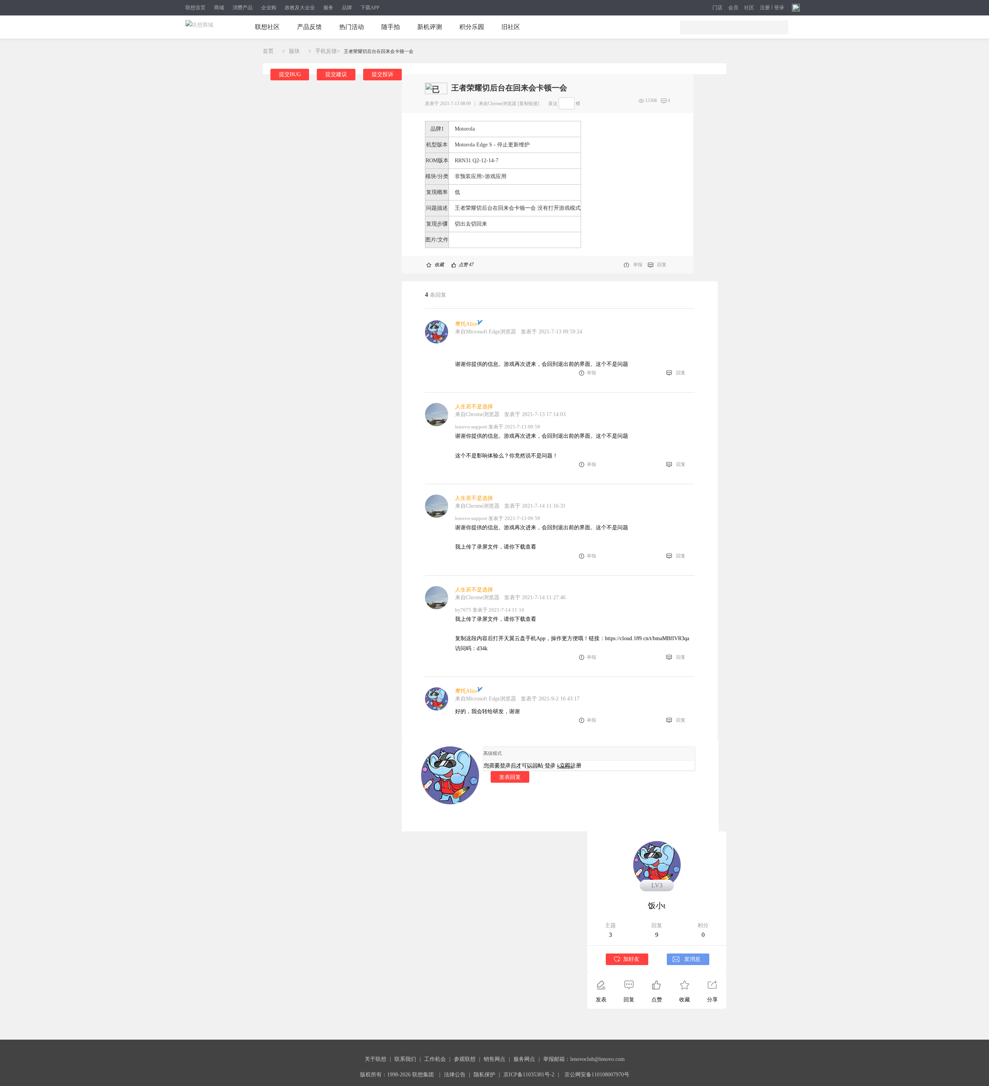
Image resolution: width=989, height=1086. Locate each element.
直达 (552, 103)
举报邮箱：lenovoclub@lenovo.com (584, 1059)
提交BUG (290, 74)
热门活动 (351, 27)
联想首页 (195, 7)
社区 (749, 7)
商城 (219, 7)
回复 (661, 264)
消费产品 (243, 7)
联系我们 (405, 1059)
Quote (531, 767)
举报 (637, 264)
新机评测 (429, 27)
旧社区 (510, 27)
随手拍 (390, 27)
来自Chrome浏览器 (498, 103)
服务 (328, 7)
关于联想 (375, 1059)
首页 (268, 51)
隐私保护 (484, 1075)
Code (547, 767)
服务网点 (524, 1059)
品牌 (347, 7)
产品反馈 (309, 27)
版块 (294, 51)
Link (516, 767)
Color (500, 767)
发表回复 (510, 777)
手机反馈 (326, 51)
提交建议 (336, 74)
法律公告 (455, 1075)
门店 (717, 7)
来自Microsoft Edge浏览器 (485, 332)
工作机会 (435, 1059)
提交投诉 (382, 74)
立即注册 (570, 765)
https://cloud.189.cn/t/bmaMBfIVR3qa (647, 638)
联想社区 (267, 27)
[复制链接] (528, 103)
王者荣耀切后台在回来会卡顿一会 (378, 51)
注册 (765, 7)
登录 (779, 7)
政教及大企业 (300, 7)
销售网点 (494, 1059)
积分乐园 (471, 27)
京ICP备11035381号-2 (528, 1075)
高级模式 (492, 753)
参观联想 (465, 1059)
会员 (733, 7)
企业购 (268, 7)
